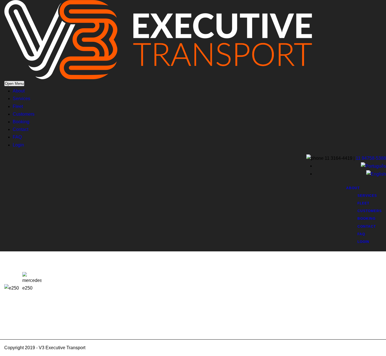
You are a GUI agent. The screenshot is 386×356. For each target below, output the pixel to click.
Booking (21, 121)
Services (21, 98)
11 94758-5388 (371, 158)
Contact (20, 129)
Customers (23, 114)
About (19, 91)
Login (18, 145)
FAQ (17, 137)
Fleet (18, 106)
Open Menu (14, 83)
